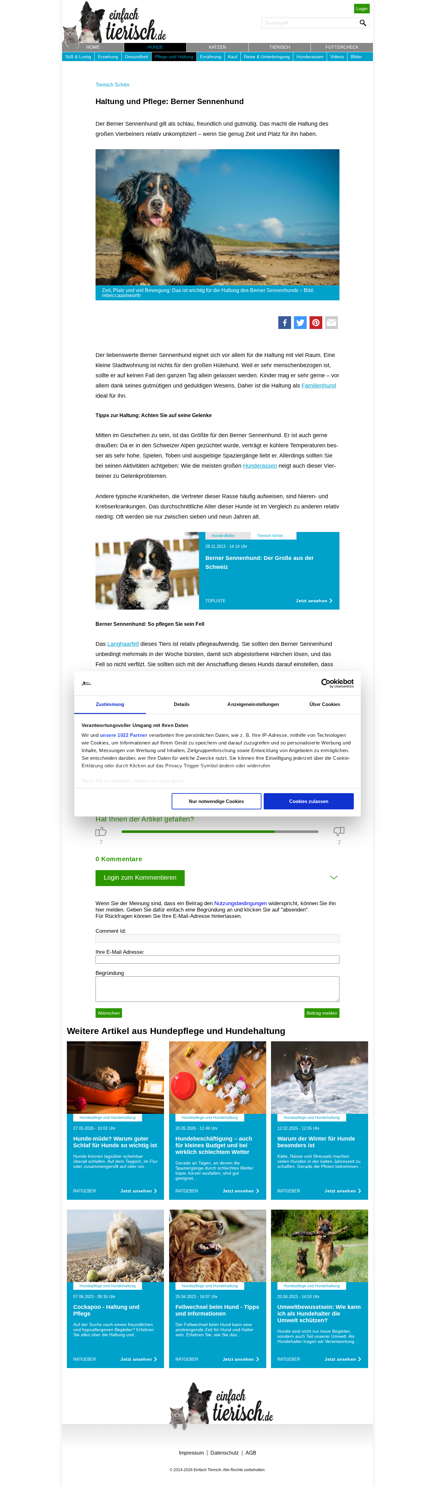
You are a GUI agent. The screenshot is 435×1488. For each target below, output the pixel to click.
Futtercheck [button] (342, 47)
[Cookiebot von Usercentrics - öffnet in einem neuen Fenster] (326, 683)
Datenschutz (224, 1453)
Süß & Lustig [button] (78, 56)
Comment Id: (111, 931)
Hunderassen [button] (310, 56)
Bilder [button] (356, 56)
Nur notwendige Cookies (216, 801)
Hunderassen (260, 466)
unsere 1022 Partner (124, 735)
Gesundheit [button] (136, 56)
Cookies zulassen (308, 801)
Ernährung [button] (210, 56)
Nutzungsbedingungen (240, 903)
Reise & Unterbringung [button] (267, 56)
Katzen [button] (217, 47)
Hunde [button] (155, 47)
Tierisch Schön (112, 84)
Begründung (110, 973)
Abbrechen (109, 1013)
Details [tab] (181, 704)
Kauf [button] (232, 56)
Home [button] (93, 47)
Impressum (191, 1453)
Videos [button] (337, 56)
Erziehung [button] (108, 56)
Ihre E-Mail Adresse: (120, 952)
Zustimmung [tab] (110, 704)
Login (361, 8)
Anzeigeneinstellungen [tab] (253, 704)
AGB (251, 1453)
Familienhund (319, 385)
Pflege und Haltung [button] (174, 56)
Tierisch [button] (279, 47)
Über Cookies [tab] (325, 704)
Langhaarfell (123, 644)
